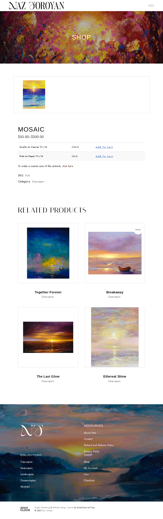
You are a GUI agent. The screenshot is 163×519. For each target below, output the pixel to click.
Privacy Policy (91, 451)
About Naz (90, 433)
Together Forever (48, 292)
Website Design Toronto (63, 507)
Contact (88, 439)
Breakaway (115, 292)
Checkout (89, 480)
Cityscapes (26, 462)
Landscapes (27, 474)
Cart (86, 474)
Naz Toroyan (47, 510)
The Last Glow (48, 376)
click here (67, 166)
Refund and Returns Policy (99, 445)
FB (27, 448)
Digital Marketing (42, 507)
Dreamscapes (28, 480)
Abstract (25, 486)
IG (21, 448)
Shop (87, 462)
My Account (90, 468)
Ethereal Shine (114, 376)
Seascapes (38, 181)
